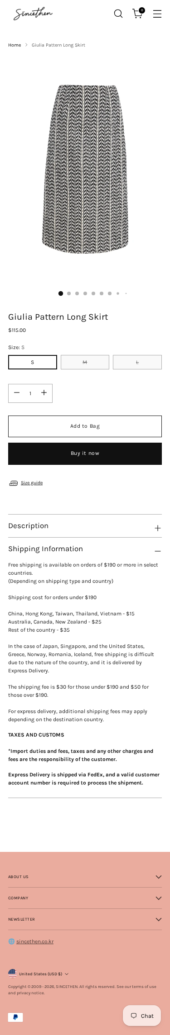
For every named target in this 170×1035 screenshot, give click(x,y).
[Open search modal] (118, 14)
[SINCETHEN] (33, 13)
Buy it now (85, 453)
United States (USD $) (40, 973)
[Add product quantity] (44, 393)
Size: (16, 347)
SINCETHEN (67, 986)
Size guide (32, 483)
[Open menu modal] (157, 14)
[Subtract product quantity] (17, 393)
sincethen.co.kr (34, 941)
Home (14, 45)
